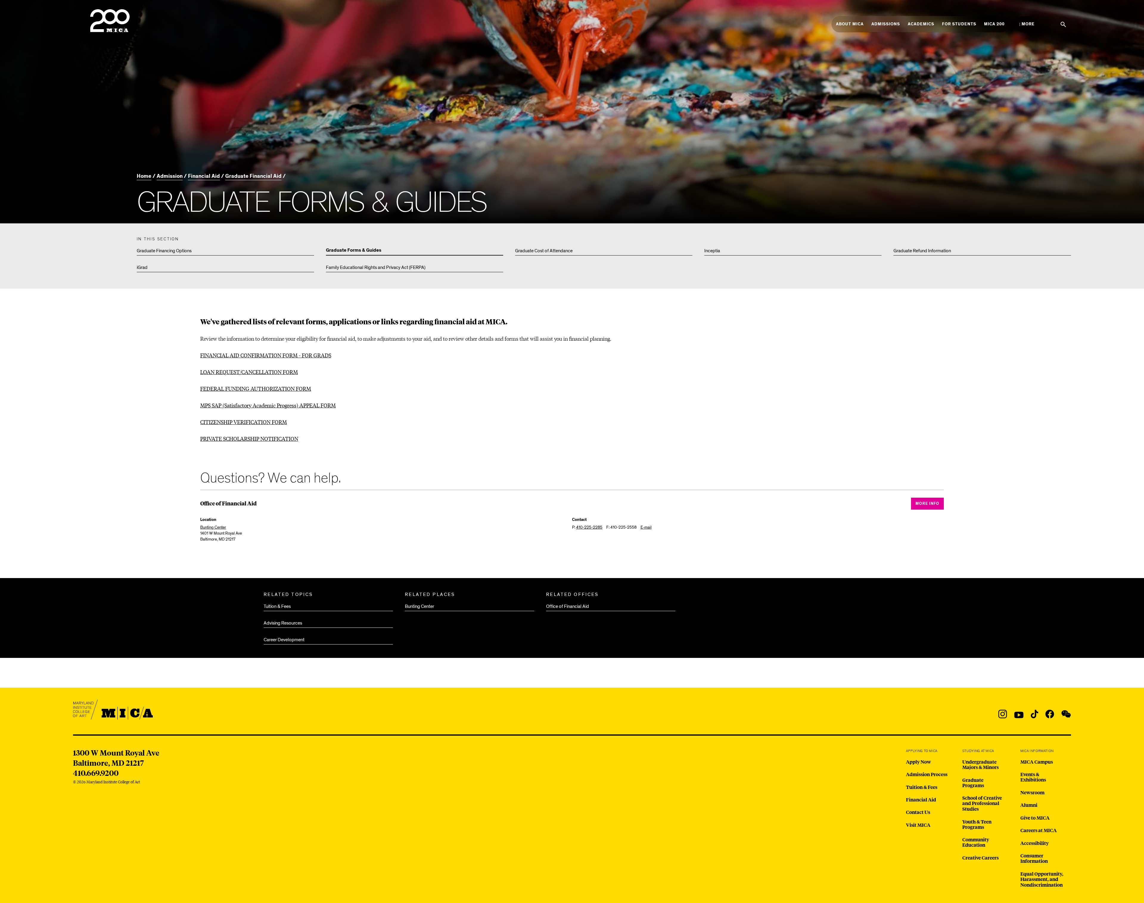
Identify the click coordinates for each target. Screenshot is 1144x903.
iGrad (142, 267)
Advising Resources (283, 623)
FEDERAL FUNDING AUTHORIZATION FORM (255, 388)
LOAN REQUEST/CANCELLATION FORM (249, 372)
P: (587, 527)
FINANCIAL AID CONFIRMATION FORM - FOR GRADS (265, 355)
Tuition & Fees (277, 606)
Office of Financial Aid (567, 606)
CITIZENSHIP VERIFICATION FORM (243, 422)
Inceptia (712, 251)
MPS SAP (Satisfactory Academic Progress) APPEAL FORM (268, 405)
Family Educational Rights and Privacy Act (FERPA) (375, 267)
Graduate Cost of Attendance (544, 251)
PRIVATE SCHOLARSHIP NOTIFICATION (249, 438)
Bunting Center (419, 606)
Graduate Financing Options (164, 251)
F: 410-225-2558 (621, 527)
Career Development (284, 640)
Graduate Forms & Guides (353, 250)
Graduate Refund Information (922, 251)
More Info (927, 503)
